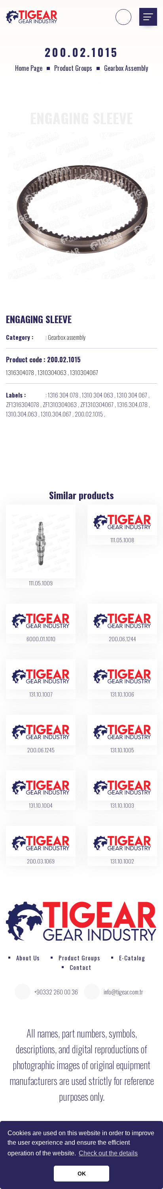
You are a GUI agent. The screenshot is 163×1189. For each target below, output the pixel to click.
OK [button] (82, 1173)
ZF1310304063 (60, 404)
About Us (28, 957)
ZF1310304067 (97, 404)
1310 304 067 (132, 394)
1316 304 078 (63, 394)
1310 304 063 (97, 394)
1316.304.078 (132, 404)
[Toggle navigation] (148, 17)
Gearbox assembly (126, 68)
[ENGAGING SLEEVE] (81, 206)
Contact (80, 967)
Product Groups (73, 68)
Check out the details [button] (108, 1153)
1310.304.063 (21, 413)
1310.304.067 (56, 413)
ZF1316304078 (22, 404)
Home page (28, 68)
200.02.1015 (89, 413)
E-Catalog (132, 957)
